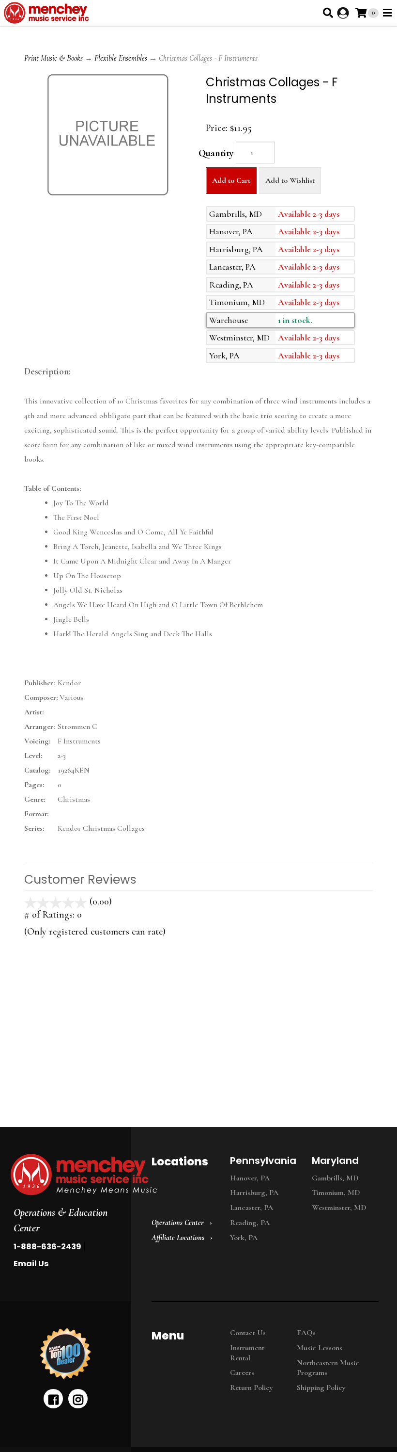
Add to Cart (231, 180)
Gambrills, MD (335, 1178)
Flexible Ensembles (120, 58)
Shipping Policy (321, 1387)
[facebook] (53, 1398)
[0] (361, 13)
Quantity (215, 153)
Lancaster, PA (251, 1207)
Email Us (31, 1263)
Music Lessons (319, 1348)
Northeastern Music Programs (328, 1368)
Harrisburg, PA (254, 1192)
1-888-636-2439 (47, 1246)
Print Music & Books (53, 58)
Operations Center (178, 1222)
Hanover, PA (250, 1178)
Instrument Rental (247, 1353)
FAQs (306, 1333)
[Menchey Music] (63, 1174)
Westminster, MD (339, 1207)
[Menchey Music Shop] (48, 13)
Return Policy (251, 1387)
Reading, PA (250, 1222)
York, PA (244, 1237)
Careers (242, 1372)
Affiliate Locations (178, 1237)
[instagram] (78, 1398)
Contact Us (248, 1333)
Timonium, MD (336, 1192)
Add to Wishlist (290, 180)
